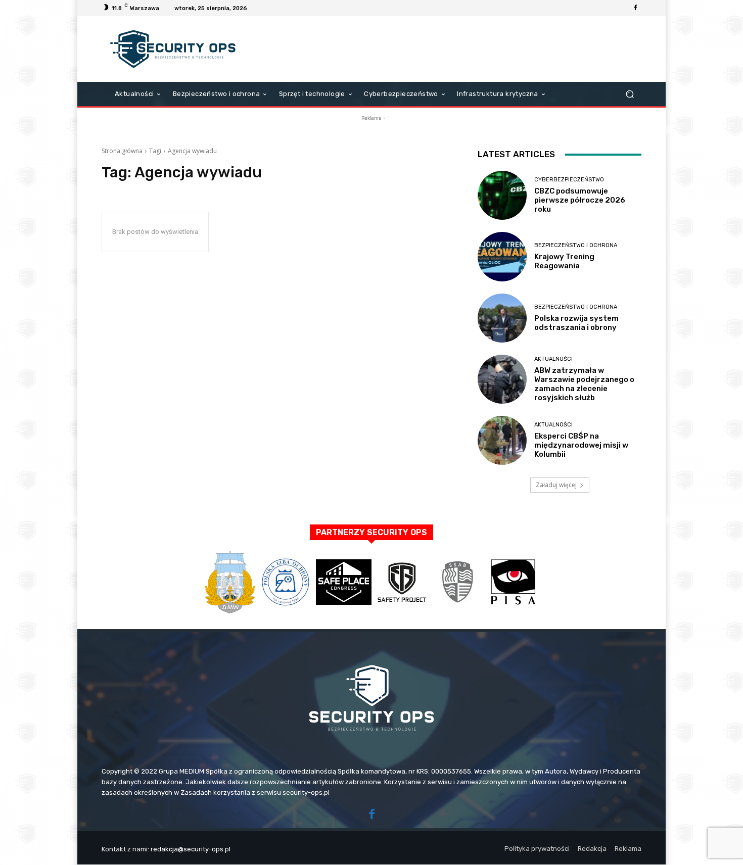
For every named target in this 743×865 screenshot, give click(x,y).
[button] (629, 94)
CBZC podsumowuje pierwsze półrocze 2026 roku (579, 200)
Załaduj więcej (556, 484)
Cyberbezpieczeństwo (569, 179)
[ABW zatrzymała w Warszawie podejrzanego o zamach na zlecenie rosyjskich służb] (502, 379)
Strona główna (122, 151)
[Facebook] (635, 8)
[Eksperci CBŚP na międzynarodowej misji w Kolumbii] (502, 440)
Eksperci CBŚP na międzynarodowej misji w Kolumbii (581, 445)
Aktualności (553, 359)
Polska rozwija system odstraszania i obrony (576, 323)
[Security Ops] (174, 49)
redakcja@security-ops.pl (190, 849)
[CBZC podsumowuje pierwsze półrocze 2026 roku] (502, 195)
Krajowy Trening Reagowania (564, 261)
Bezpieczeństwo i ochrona (575, 245)
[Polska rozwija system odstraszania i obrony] (502, 318)
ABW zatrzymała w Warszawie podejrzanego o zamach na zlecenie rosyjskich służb (584, 384)
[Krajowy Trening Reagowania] (502, 256)
